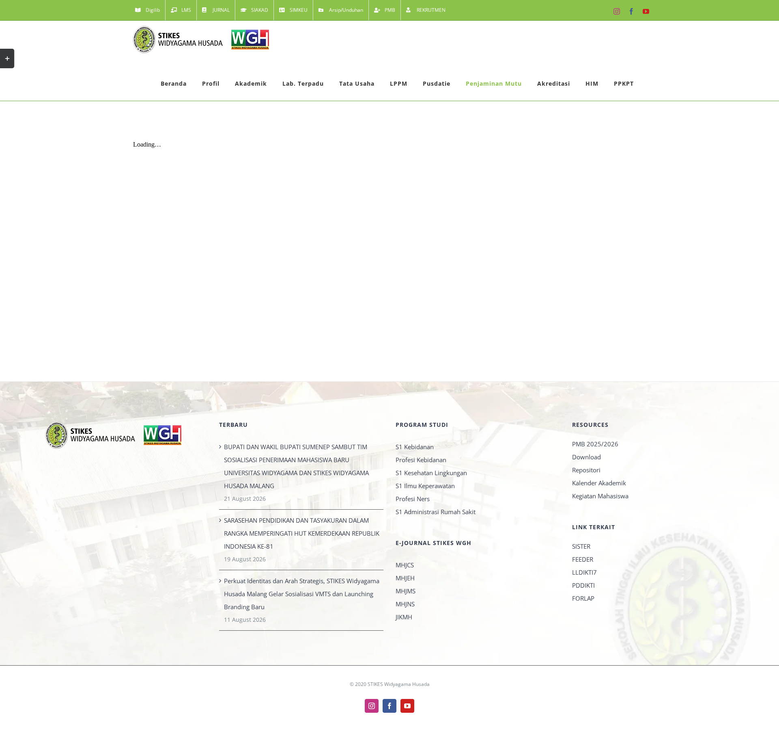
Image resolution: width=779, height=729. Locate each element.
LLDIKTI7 (584, 572)
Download (586, 457)
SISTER (581, 546)
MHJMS (405, 591)
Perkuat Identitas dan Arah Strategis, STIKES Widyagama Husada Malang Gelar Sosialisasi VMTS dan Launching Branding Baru (301, 594)
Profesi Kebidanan (421, 460)
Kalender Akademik (599, 483)
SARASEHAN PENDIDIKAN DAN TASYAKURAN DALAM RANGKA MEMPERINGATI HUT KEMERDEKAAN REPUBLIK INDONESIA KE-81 (301, 533)
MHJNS (405, 604)
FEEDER (582, 559)
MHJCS (405, 565)
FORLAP (583, 598)
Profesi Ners (413, 499)
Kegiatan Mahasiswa (600, 496)
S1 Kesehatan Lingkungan (431, 473)
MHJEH (405, 578)
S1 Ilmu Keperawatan (425, 486)
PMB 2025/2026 (595, 444)
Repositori (586, 470)
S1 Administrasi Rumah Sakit (436, 512)
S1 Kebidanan (415, 447)
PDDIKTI (583, 585)
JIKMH (404, 617)
